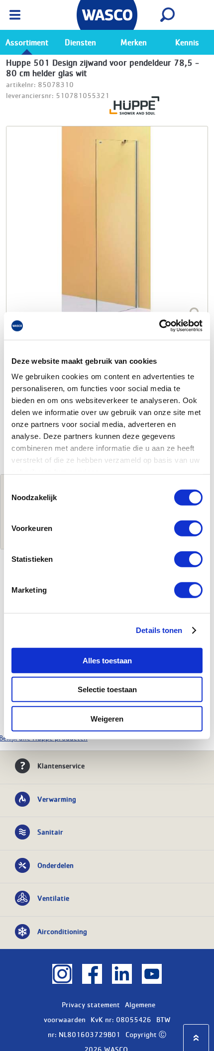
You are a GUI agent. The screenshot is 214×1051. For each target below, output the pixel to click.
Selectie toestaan (107, 689)
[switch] (188, 528)
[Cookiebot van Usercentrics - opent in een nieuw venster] (159, 325)
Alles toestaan (107, 660)
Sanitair (50, 831)
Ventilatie (53, 897)
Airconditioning (62, 931)
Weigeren (107, 718)
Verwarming (56, 798)
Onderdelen (55, 864)
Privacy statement (91, 1004)
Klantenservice (61, 765)
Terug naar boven (196, 1038)
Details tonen (159, 630)
